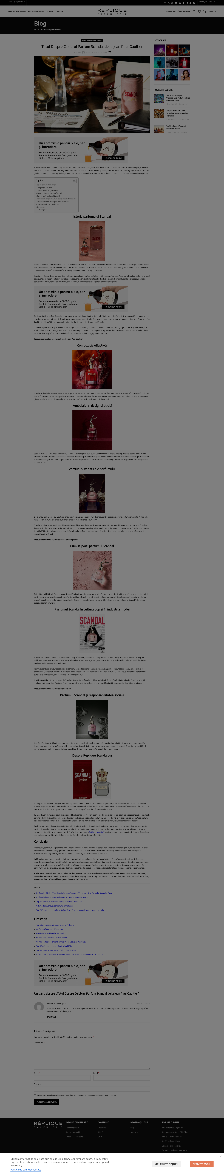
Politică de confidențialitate (25, 1169)
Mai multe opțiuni (166, 1164)
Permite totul (202, 1164)
